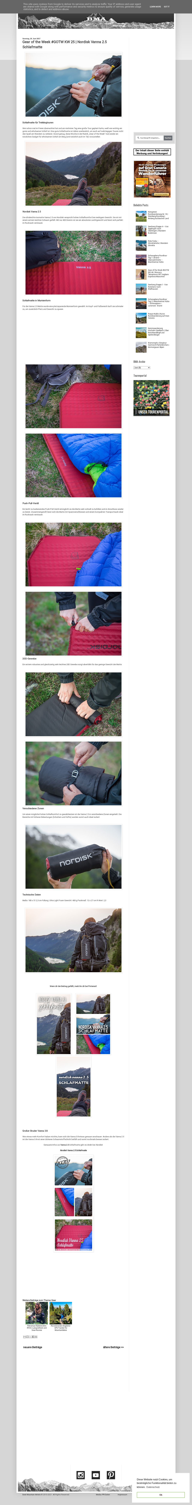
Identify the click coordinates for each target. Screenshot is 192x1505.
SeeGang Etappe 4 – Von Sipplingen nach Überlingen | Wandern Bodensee (158, 230)
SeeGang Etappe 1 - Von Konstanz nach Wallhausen (158, 287)
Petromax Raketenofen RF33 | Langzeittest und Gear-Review (37, 1328)
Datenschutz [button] (153, 1487)
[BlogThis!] (27, 1336)
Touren (72, 25)
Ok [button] (160, 1495)
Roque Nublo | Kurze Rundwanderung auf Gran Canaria (158, 316)
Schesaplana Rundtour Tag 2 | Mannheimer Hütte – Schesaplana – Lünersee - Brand (158, 302)
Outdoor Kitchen (139, 25)
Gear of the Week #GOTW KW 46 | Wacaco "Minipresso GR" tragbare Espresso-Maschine (158, 273)
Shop (162, 25)
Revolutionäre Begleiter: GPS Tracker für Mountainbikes (61, 1328)
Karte (95, 25)
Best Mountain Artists (31, 1495)
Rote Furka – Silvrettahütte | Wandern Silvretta (158, 243)
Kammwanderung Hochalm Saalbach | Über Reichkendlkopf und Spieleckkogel (158, 331)
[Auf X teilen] (30, 1336)
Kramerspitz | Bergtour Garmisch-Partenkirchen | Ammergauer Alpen (158, 345)
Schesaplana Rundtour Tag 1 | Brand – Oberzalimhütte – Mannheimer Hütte (157, 259)
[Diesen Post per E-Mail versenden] (24, 1336)
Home (28, 25)
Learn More (155, 7)
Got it (167, 7)
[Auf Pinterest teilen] (36, 1336)
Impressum (122, 1495)
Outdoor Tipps (117, 25)
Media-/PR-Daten (103, 1495)
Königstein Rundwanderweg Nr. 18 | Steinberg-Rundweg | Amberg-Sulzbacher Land (158, 215)
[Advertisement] (73, 337)
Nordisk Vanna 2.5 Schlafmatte (73, 1150)
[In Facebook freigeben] (33, 1336)
